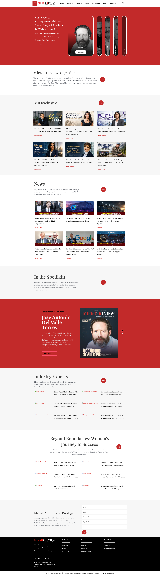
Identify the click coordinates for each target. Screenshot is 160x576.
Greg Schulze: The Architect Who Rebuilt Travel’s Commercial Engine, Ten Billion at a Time (66, 405)
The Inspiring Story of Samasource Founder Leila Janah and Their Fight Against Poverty (79, 131)
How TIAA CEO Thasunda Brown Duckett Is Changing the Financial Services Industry (46, 162)
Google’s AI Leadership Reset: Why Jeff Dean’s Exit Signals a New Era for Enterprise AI (80, 251)
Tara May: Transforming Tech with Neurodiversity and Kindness (64, 487)
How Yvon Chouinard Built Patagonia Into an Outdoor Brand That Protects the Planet (111, 162)
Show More (40, 45)
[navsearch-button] (123, 3)
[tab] (122, 331)
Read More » (38, 135)
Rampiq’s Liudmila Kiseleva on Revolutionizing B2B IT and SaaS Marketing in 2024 (65, 475)
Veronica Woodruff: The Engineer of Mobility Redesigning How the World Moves (66, 416)
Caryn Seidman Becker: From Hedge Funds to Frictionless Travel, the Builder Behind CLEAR (111, 393)
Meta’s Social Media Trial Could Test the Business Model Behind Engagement (48, 221)
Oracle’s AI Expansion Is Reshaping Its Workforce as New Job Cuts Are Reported (110, 221)
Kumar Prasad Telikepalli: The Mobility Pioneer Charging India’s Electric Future (113, 405)
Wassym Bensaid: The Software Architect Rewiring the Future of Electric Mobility (112, 416)
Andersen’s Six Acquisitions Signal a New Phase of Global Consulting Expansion (48, 251)
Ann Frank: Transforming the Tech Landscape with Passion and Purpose (113, 464)
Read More (81, 52)
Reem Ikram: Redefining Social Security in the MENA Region (112, 487)
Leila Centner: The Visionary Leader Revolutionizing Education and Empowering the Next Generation (113, 475)
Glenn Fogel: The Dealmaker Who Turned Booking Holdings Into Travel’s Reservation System (66, 393)
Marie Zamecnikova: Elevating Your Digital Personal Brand (65, 464)
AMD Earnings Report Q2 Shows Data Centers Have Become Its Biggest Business (110, 251)
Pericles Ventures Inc (41, 562)
